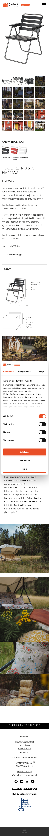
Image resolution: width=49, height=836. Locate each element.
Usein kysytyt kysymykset (24, 775)
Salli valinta (24, 460)
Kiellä (24, 469)
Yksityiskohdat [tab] (24, 372)
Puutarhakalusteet (24, 742)
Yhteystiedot (23, 771)
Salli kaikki (24, 452)
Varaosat (24, 752)
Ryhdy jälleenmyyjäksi (24, 794)
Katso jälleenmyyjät (13, 254)
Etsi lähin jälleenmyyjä (24, 788)
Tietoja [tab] (41, 372)
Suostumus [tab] (8, 372)
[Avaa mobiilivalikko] (44, 4)
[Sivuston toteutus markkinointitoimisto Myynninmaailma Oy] (24, 833)
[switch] (42, 424)
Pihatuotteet (24, 748)
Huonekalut (24, 745)
